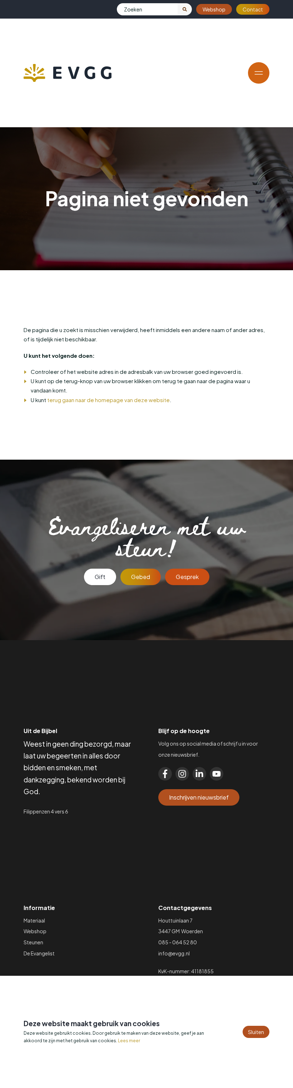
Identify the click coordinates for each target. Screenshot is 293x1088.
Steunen (33, 942)
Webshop (214, 9)
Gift (100, 576)
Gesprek (187, 576)
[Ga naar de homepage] (67, 73)
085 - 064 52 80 (177, 942)
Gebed (140, 576)
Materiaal (34, 920)
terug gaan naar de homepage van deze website (108, 399)
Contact (253, 9)
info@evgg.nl (174, 953)
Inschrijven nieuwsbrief (199, 797)
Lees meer (129, 1040)
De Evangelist (39, 953)
